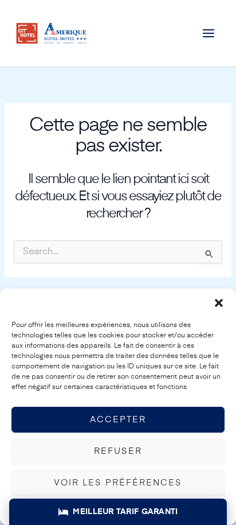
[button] (219, 303)
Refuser (118, 451)
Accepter (118, 419)
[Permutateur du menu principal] (208, 33)
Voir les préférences (118, 483)
